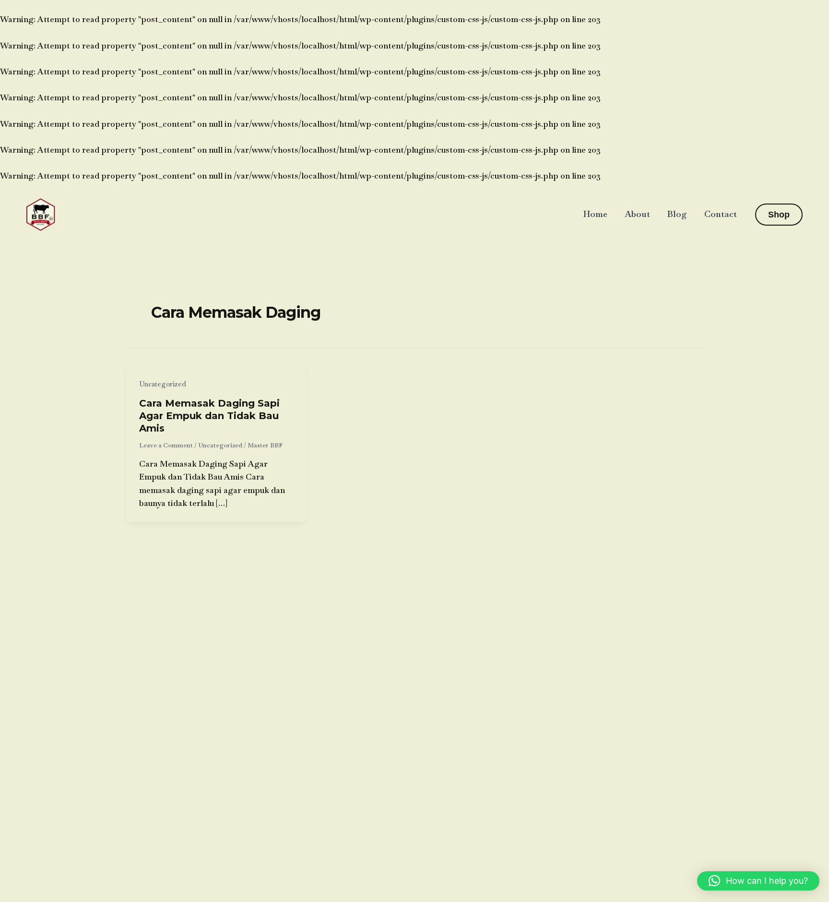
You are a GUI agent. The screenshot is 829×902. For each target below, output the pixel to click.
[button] (779, 215)
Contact (720, 213)
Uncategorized (162, 384)
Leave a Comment (166, 445)
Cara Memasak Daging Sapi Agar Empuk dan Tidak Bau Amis (209, 415)
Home (595, 213)
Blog (677, 213)
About (637, 213)
